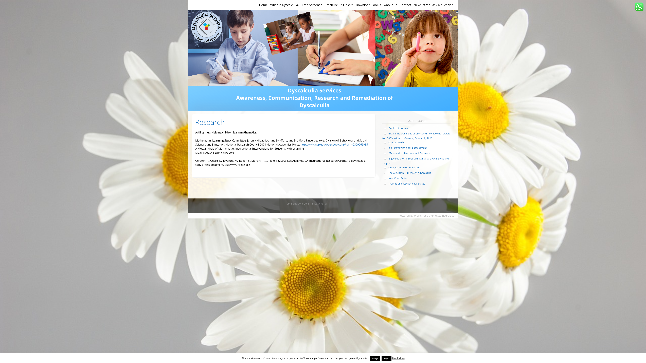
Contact (405, 5)
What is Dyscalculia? (284, 5)
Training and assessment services (406, 183)
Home (263, 5)
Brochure (331, 5)
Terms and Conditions (297, 203)
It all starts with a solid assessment (407, 147)
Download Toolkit (369, 5)
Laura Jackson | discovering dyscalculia (409, 172)
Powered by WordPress (413, 215)
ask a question (442, 5)
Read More (398, 358)
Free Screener (312, 5)
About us (390, 5)
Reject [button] (386, 358)
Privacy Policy (319, 203)
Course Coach (396, 142)
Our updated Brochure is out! (404, 167)
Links (347, 5)
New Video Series (397, 178)
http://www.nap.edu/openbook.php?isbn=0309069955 (334, 144)
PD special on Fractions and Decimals (409, 153)
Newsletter (422, 5)
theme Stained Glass (441, 215)
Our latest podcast (398, 128)
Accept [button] (375, 358)
